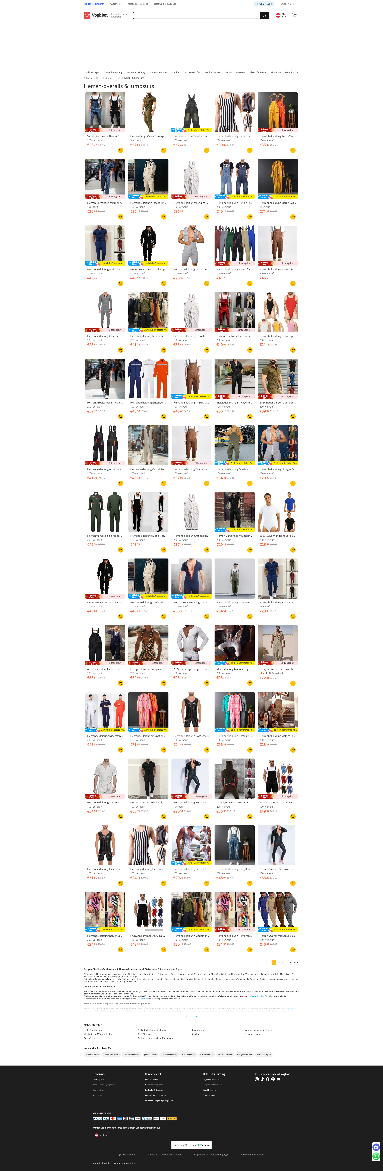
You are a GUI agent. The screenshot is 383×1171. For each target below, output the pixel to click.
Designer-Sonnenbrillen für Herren (155, 1038)
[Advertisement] (191, 45)
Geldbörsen (89, 1038)
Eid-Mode (276, 72)
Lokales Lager (92, 72)
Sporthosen (197, 1034)
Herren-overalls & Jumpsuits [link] (130, 78)
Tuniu (117, 1163)
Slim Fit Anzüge (145, 1034)
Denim (228, 72)
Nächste (294, 962)
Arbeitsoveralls (92, 1054)
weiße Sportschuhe (93, 1030)
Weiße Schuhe (257, 996)
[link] (88, 78)
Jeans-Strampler (264, 1054)
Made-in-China (129, 1163)
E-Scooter (241, 72)
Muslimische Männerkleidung (99, 1034)
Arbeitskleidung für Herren (258, 1030)
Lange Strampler (244, 1054)
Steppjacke (290, 1008)
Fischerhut (142, 998)
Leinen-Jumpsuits (111, 1054)
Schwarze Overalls (169, 1054)
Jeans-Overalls (150, 1054)
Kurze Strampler (225, 1054)
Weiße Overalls (188, 1054)
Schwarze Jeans (253, 1034)
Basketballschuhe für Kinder (152, 1030)
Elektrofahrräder (258, 72)
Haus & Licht (291, 72)
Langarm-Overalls (131, 1054)
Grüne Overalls (206, 1054)
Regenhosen (198, 1030)
